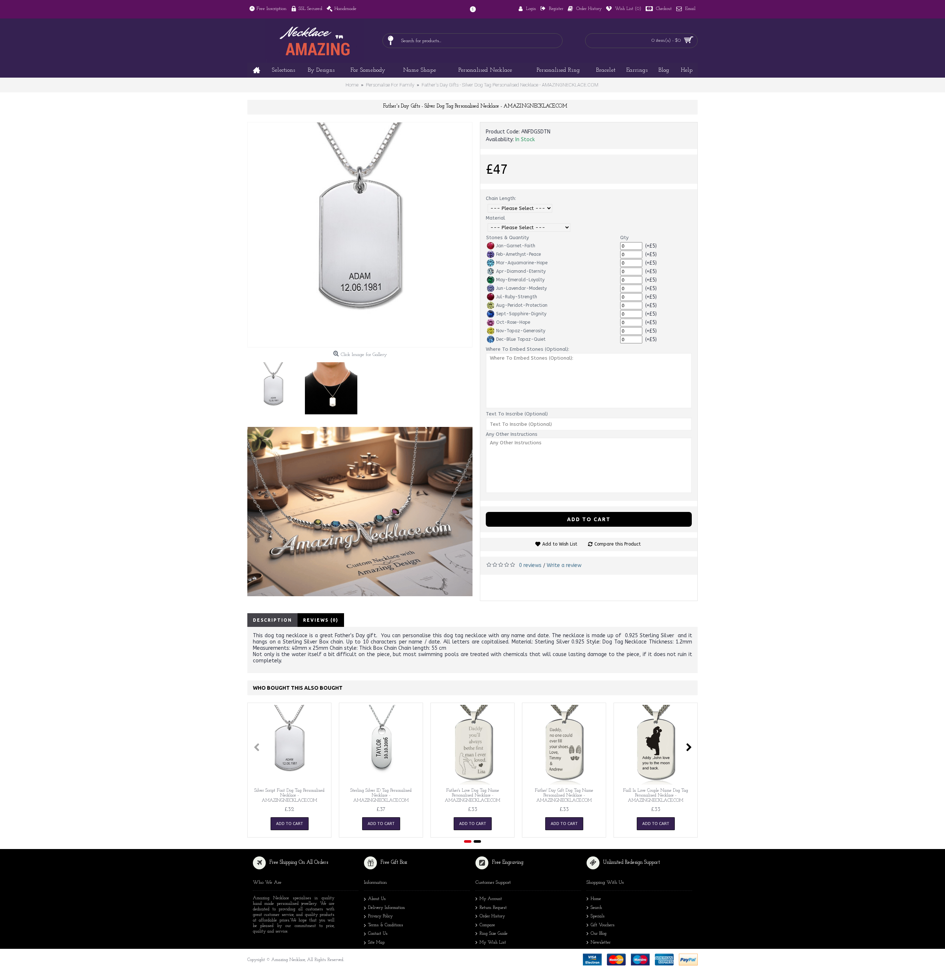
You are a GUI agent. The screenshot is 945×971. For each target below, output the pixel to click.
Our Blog (598, 933)
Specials (598, 916)
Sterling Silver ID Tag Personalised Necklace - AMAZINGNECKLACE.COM (381, 795)
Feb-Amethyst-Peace (518, 254)
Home (596, 899)
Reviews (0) (321, 620)
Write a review (564, 565)
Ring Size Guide (494, 933)
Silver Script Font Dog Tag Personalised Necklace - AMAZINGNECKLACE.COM (289, 795)
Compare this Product (617, 544)
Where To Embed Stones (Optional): (527, 349)
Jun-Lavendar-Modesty (521, 288)
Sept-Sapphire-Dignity (521, 313)
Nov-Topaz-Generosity (520, 330)
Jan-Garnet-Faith (515, 245)
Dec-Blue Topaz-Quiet (521, 339)
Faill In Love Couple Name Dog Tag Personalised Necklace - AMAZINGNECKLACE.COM (655, 795)
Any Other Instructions (511, 434)
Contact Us (378, 933)
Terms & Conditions (385, 925)
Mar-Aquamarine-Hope (521, 262)
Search (596, 908)
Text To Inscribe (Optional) (517, 414)
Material (495, 218)
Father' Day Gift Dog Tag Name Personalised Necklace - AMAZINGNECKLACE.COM (564, 795)
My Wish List (493, 942)
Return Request (493, 908)
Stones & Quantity (507, 237)
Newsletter (601, 942)
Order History (492, 916)
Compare (487, 925)
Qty (624, 237)
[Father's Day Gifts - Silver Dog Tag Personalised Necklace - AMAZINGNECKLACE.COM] (359, 234)
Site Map (376, 942)
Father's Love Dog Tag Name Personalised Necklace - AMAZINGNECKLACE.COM (472, 795)
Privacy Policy (380, 916)
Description (272, 620)
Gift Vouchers (603, 925)
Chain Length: (501, 198)
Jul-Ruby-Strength (516, 296)
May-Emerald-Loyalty (520, 279)
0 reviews (530, 565)
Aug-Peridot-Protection (521, 305)
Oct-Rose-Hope (513, 322)
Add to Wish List (559, 544)
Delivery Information (386, 908)
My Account (491, 899)
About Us (377, 899)
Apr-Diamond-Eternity (521, 271)
